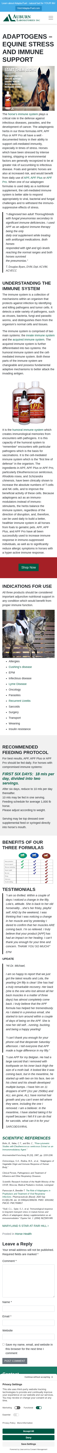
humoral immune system (27, 429)
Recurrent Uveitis (20, 700)
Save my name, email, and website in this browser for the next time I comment (29, 1349)
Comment (9, 1261)
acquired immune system (28, 339)
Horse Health (23, 1233)
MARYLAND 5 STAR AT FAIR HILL (25, 1225)
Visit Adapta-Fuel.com (28, 8)
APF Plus (36, 177)
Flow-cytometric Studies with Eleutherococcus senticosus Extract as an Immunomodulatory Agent (27, 1146)
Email (6, 1316)
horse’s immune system (23, 114)
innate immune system (40, 335)
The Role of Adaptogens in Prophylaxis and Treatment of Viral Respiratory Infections (26, 1193)
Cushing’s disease (20, 667)
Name (7, 1302)
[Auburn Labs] (22, 18)
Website (7, 1330)
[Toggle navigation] (50, 18)
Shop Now (28, 567)
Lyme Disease (18, 684)
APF (26, 177)
